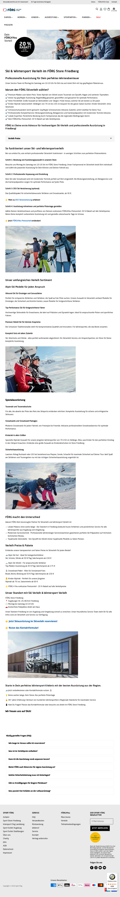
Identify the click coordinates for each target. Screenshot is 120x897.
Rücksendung (37, 824)
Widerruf (35, 828)
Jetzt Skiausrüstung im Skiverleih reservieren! (33, 621)
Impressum (7, 853)
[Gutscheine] (114, 9)
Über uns (6, 835)
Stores (93, 2)
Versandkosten (38, 821)
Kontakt (114, 2)
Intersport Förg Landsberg (13, 824)
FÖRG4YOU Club (103, 2)
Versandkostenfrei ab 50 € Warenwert (15, 2)
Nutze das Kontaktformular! (23, 628)
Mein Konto (65, 817)
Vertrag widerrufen (40, 839)
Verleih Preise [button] (14, 139)
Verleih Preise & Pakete (19, 545)
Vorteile (64, 821)
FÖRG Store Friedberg (76, 705)
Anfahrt (6, 817)
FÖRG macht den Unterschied (22, 517)
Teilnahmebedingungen (71, 824)
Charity (6, 839)
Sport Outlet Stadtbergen (13, 831)
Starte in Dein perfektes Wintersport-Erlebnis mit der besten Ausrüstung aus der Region (53, 686)
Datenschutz (8, 849)
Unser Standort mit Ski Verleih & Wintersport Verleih (36, 593)
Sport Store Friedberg (12, 821)
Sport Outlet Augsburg (12, 828)
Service (35, 831)
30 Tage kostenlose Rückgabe (41, 2)
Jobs (4, 842)
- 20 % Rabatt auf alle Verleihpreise (37, 586)
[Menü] (116, 874)
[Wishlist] (105, 10)
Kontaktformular (36, 691)
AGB (5, 846)
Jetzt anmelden (100, 828)
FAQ (34, 817)
